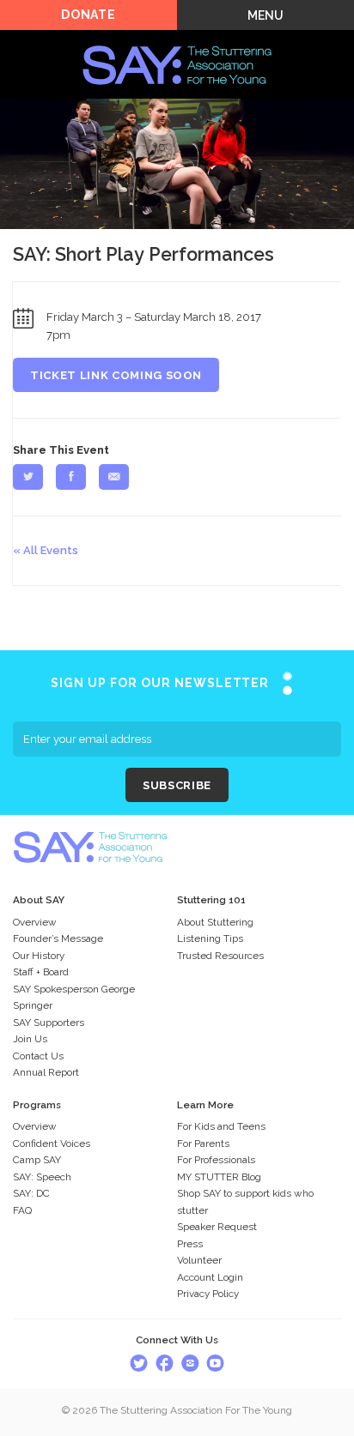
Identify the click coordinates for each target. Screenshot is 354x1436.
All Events (50, 550)
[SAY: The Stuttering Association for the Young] (177, 39)
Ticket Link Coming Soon (116, 375)
